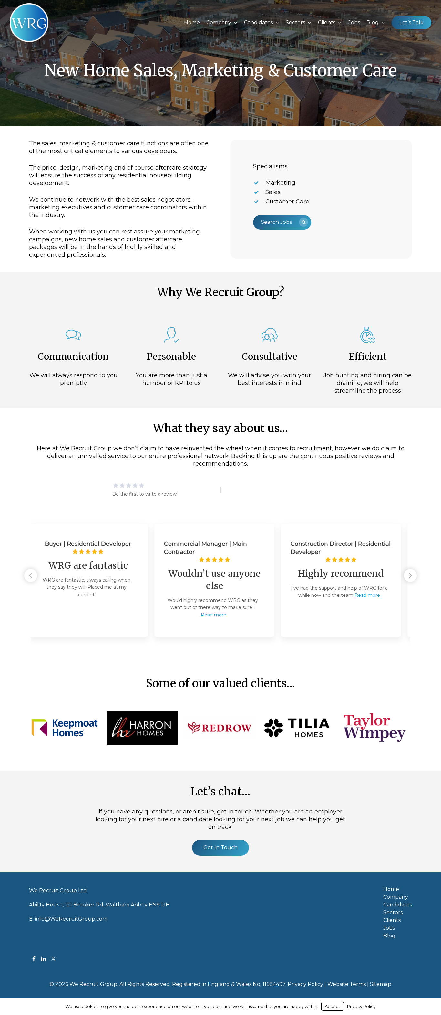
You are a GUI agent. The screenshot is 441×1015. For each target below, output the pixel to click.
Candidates (397, 904)
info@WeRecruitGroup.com (71, 919)
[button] (282, 222)
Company (395, 897)
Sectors (393, 912)
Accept (332, 1006)
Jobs (389, 928)
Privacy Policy (305, 984)
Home (391, 889)
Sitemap (380, 984)
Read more (93, 615)
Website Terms (346, 984)
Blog (389, 935)
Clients (392, 920)
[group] (94, 580)
